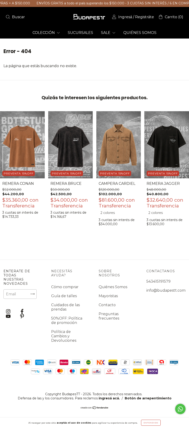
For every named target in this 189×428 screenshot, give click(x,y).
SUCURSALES (80, 32)
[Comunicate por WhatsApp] (180, 409)
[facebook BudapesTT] (22, 311)
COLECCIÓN (44, 32)
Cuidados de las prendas (65, 307)
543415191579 (158, 281)
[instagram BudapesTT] (8, 311)
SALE (106, 32)
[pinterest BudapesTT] (22, 316)
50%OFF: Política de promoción (66, 320)
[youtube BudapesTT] (8, 316)
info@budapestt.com (166, 290)
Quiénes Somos (113, 287)
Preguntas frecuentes (109, 316)
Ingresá (125, 17)
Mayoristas (108, 296)
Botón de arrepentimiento (148, 398)
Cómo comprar (65, 287)
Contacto (107, 305)
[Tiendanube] (94, 408)
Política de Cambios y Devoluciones (63, 336)
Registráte (144, 17)
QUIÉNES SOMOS (140, 32)
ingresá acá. (109, 398)
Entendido (151, 423)
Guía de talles (64, 296)
